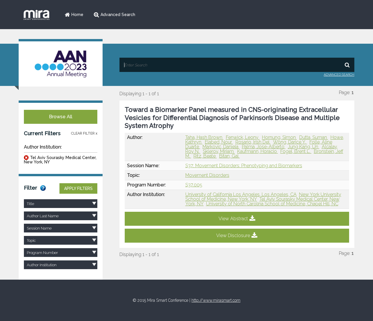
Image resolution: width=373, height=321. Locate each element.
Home (77, 14)
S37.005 (193, 185)
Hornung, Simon (279, 137)
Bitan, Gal (229, 156)
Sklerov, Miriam (219, 151)
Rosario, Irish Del (253, 142)
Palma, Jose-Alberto (264, 146)
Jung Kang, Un (303, 146)
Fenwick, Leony (243, 137)
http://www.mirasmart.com (215, 300)
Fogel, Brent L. (296, 151)
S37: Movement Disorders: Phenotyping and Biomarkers (243, 165)
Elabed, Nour (219, 142)
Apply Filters (78, 188)
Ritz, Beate (205, 156)
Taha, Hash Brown (204, 137)
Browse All (60, 116)
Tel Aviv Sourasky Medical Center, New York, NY (60, 159)
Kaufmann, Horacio (257, 151)
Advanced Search (118, 14)
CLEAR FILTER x (84, 133)
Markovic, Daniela (221, 146)
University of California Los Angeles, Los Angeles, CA (241, 194)
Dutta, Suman (313, 137)
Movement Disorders (207, 175)
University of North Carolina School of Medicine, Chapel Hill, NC (272, 204)
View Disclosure (233, 235)
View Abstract (233, 218)
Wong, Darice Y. (290, 142)
